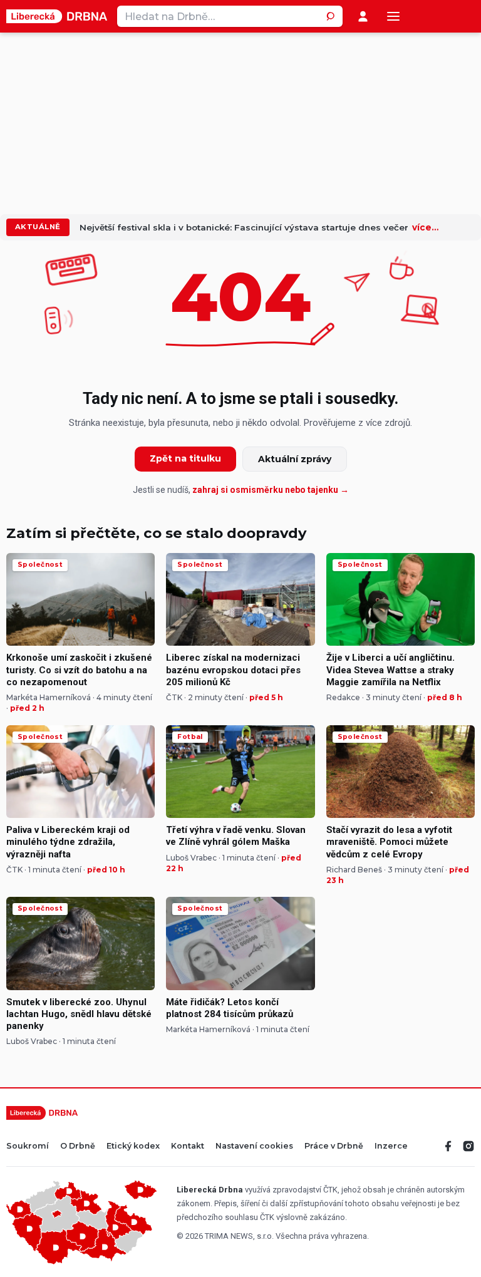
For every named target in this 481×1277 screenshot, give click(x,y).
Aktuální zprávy (294, 459)
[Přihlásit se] (363, 16)
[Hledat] (332, 16)
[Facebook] (448, 1146)
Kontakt (187, 1146)
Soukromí (27, 1146)
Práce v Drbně (333, 1146)
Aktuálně (38, 226)
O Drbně (77, 1146)
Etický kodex (133, 1146)
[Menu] (393, 16)
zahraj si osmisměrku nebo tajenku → (270, 490)
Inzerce (391, 1146)
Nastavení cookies (254, 1146)
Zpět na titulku (185, 458)
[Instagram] (468, 1146)
